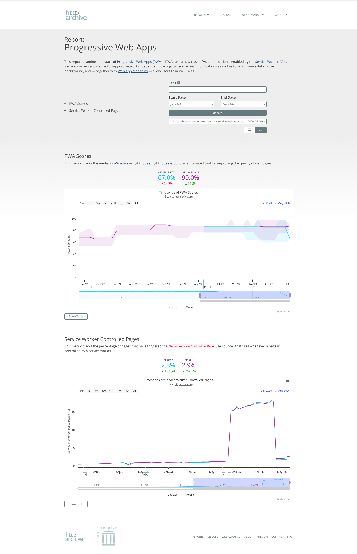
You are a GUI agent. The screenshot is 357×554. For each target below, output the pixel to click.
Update (217, 113)
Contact (277, 536)
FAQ (289, 536)
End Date (228, 97)
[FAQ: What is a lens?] (178, 83)
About (248, 536)
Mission (262, 536)
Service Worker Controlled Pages (94, 110)
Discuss (225, 15)
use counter (224, 346)
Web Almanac (231, 536)
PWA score (120, 163)
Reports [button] (200, 15)
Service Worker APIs (270, 61)
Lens (173, 83)
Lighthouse (141, 163)
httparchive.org (184, 196)
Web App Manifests (133, 71)
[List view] (261, 130)
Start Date (177, 97)
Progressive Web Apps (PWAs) (140, 61)
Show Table (76, 316)
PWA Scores (78, 103)
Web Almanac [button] (251, 15)
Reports (198, 536)
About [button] (279, 15)
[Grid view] (249, 130)
